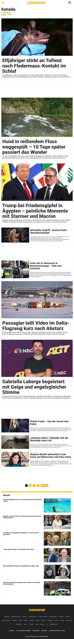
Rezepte (19, 624)
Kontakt (44, 630)
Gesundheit (53, 616)
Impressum (36, 630)
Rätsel (57, 620)
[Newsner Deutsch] (36, 3)
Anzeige (6, 616)
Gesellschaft (43, 616)
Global (61, 616)
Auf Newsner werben (23, 630)
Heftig (68, 616)
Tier (36, 624)
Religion (69, 620)
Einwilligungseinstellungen (37, 636)
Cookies (11, 630)
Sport (31, 624)
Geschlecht (33, 616)
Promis (50, 620)
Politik (43, 620)
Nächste (44, 485)
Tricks (42, 624)
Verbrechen (54, 624)
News (37, 620)
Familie (24, 616)
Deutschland (15, 616)
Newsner (3, 14)
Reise (62, 620)
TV (47, 624)
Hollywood (6, 620)
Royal (26, 624)
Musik (26, 620)
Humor (14, 620)
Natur (32, 620)
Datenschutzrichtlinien (57, 630)
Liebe (20, 620)
